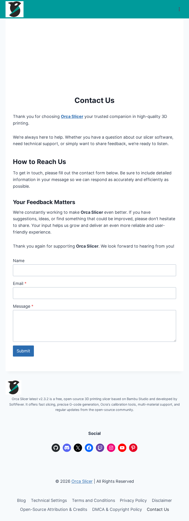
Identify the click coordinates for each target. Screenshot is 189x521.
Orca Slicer (72, 116)
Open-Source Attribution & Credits (53, 509)
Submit (23, 350)
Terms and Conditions (93, 500)
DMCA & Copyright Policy (117, 509)
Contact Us (158, 509)
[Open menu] (179, 9)
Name (18, 260)
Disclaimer (162, 500)
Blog (21, 500)
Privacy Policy (133, 500)
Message (23, 306)
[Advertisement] (94, 60)
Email (20, 283)
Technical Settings (49, 500)
